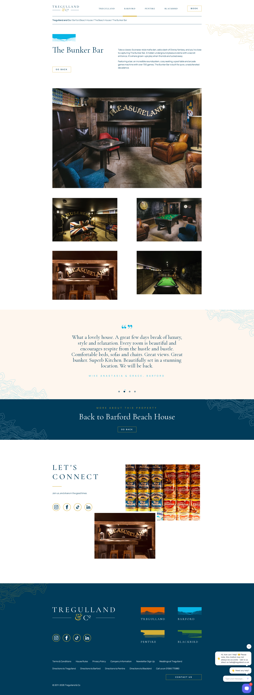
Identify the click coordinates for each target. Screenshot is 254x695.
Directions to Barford (90, 668)
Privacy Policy (99, 661)
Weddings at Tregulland (170, 661)
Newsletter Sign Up (145, 661)
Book (194, 8)
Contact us (183, 677)
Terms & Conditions (61, 661)
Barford (129, 8)
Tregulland (107, 8)
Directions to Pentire (115, 668)
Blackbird (171, 8)
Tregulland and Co (61, 20)
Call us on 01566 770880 (167, 668)
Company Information (121, 661)
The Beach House (102, 20)
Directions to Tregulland (64, 668)
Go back (62, 69)
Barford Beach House (82, 20)
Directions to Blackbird (140, 668)
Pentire (150, 8)
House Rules (82, 661)
